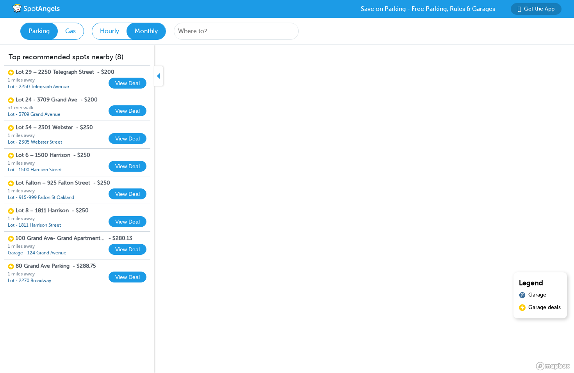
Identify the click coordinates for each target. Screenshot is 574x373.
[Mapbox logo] (553, 366)
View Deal (127, 83)
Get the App (539, 9)
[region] (287, 209)
